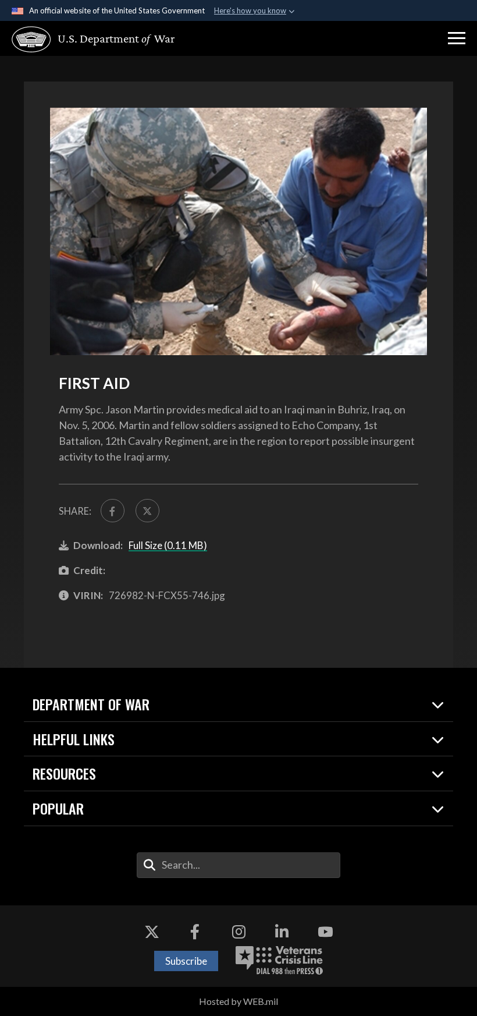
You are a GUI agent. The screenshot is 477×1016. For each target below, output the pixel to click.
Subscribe (186, 961)
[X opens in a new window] (151, 931)
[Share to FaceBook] (112, 511)
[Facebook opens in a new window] (194, 931)
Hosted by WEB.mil (238, 1001)
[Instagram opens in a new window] (238, 931)
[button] (456, 38)
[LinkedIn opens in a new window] (282, 931)
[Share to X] (147, 511)
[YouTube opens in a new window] (325, 931)
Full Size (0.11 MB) (168, 545)
